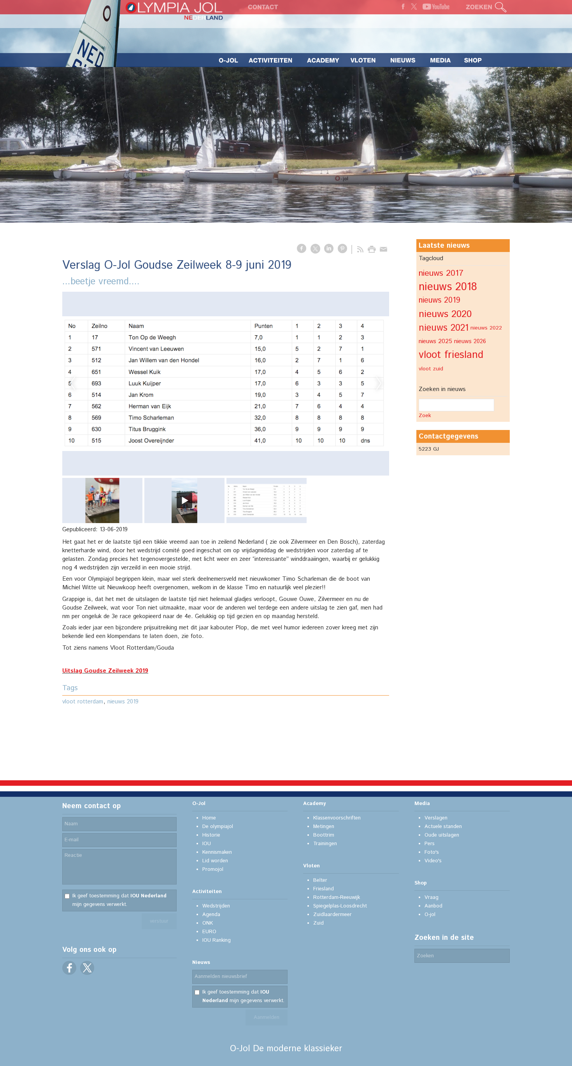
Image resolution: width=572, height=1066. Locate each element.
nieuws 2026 (470, 341)
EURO (209, 932)
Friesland (323, 889)
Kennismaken (217, 852)
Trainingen (325, 844)
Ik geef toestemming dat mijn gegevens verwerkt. (119, 900)
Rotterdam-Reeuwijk (336, 897)
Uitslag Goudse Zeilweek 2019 (105, 671)
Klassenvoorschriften (337, 818)
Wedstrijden (216, 906)
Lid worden (215, 861)
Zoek (425, 415)
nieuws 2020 (445, 314)
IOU (206, 844)
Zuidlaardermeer (332, 914)
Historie (211, 835)
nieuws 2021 (443, 328)
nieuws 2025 (435, 341)
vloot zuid (431, 369)
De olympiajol (217, 826)
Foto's (432, 852)
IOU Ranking (216, 940)
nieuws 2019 (123, 702)
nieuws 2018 (448, 287)
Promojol (212, 869)
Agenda (211, 914)
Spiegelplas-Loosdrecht (340, 906)
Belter (320, 880)
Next (379, 384)
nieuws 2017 (441, 273)
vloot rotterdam (82, 702)
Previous (72, 384)
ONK (207, 923)
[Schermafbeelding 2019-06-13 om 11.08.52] (225, 384)
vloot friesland (451, 355)
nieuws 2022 (486, 328)
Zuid (318, 923)
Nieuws (201, 962)
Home (209, 818)
